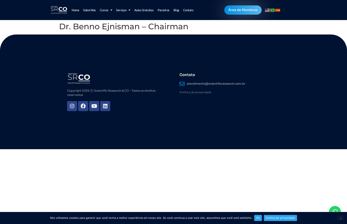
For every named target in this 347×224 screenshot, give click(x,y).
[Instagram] (72, 106)
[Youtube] (94, 106)
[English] (267, 10)
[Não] (340, 218)
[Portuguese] (272, 10)
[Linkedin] (105, 106)
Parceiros (163, 10)
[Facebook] (83, 106)
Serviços (121, 10)
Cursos (104, 10)
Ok (258, 217)
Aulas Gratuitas (144, 10)
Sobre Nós (89, 10)
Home (75, 10)
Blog (176, 10)
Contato (188, 10)
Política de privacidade (195, 92)
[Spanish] (278, 10)
